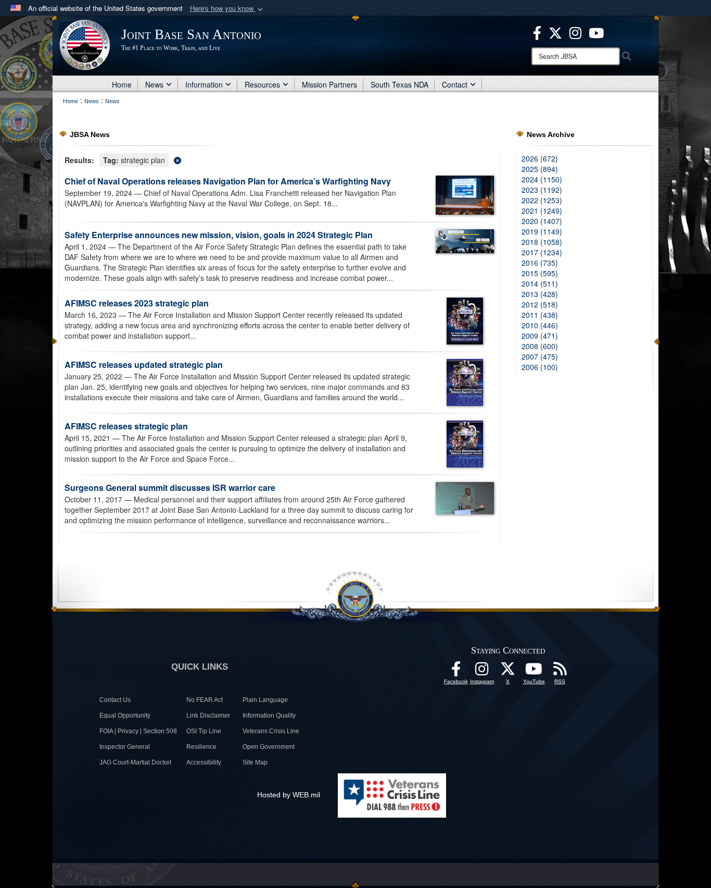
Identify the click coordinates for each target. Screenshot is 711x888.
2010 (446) (540, 325)
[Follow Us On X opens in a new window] (508, 672)
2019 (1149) (542, 231)
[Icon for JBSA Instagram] (482, 672)
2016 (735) (540, 262)
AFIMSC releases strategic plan (126, 426)
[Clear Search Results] (279, 159)
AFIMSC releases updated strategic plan (144, 365)
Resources (262, 84)
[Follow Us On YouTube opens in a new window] (534, 672)
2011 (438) (540, 315)
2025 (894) (540, 169)
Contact (454, 84)
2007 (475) (540, 356)
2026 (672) (540, 158)
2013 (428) (540, 294)
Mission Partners (329, 84)
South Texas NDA (399, 84)
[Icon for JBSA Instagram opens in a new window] (575, 32)
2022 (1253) (542, 200)
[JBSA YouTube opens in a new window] (596, 32)
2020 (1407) (542, 221)
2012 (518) (540, 304)
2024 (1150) (542, 179)
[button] (227, 8)
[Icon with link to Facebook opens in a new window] (537, 32)
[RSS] (560, 672)
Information (204, 84)
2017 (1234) (542, 252)
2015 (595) (540, 273)
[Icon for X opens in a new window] (555, 32)
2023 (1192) (542, 189)
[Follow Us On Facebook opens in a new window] (456, 672)
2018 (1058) (542, 242)
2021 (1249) (542, 210)
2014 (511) (540, 283)
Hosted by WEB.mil (288, 795)
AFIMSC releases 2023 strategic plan (137, 303)
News (154, 84)
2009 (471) (540, 335)
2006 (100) (540, 367)
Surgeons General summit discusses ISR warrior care (170, 488)
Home (122, 84)
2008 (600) (540, 346)
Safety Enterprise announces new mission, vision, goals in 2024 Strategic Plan (219, 235)
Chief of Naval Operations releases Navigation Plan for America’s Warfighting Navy (228, 181)
